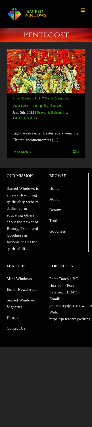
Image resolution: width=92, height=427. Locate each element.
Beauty (55, 210)
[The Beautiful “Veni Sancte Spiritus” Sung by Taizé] (46, 71)
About (55, 199)
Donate (13, 317)
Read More (21, 152)
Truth (54, 220)
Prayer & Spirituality (52, 112)
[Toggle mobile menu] (83, 10)
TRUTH (19, 118)
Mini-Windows (19, 278)
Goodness (58, 231)
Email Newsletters (23, 289)
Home (55, 188)
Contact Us (16, 328)
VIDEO (33, 118)
